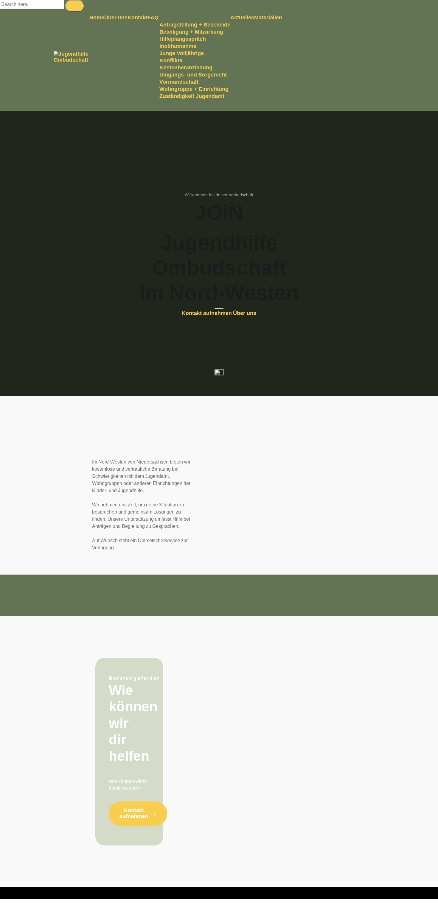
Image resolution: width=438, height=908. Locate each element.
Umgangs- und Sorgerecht (193, 75)
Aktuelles (242, 18)
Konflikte (170, 60)
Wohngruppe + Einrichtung (194, 89)
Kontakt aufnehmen (207, 313)
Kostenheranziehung (185, 68)
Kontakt (137, 18)
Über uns (116, 18)
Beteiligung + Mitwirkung (191, 32)
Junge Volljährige (181, 53)
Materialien (268, 18)
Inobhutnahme (177, 46)
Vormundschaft (178, 82)
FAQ (153, 18)
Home (96, 18)
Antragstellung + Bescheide (194, 25)
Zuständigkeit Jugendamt (191, 96)
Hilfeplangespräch (182, 39)
